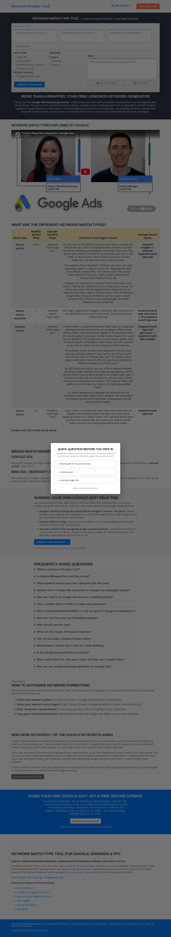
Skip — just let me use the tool (85, 488)
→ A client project (65, 472)
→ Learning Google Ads (68, 480)
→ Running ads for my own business (74, 463)
